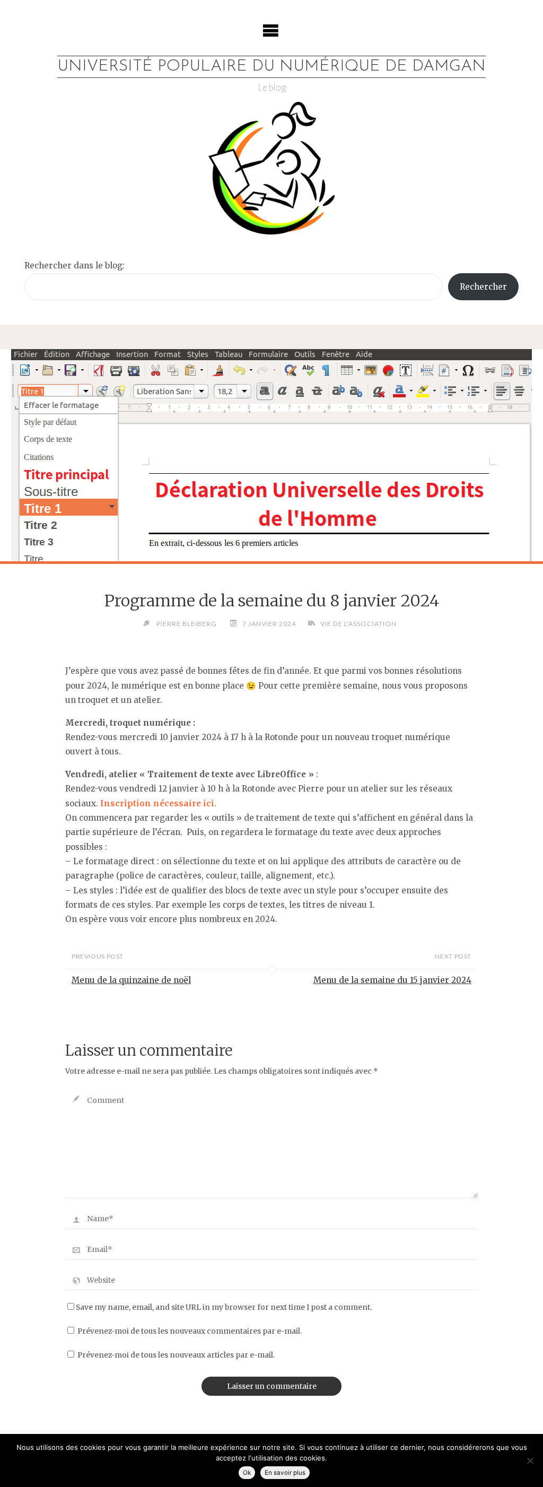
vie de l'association (358, 624)
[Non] (529, 1460)
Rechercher (483, 287)
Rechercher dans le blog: (74, 265)
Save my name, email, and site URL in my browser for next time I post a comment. (224, 1307)
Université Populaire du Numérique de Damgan (271, 66)
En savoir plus (285, 1472)
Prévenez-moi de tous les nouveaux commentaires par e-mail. (189, 1331)
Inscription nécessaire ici (157, 803)
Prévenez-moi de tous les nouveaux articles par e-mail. (176, 1355)
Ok (247, 1472)
